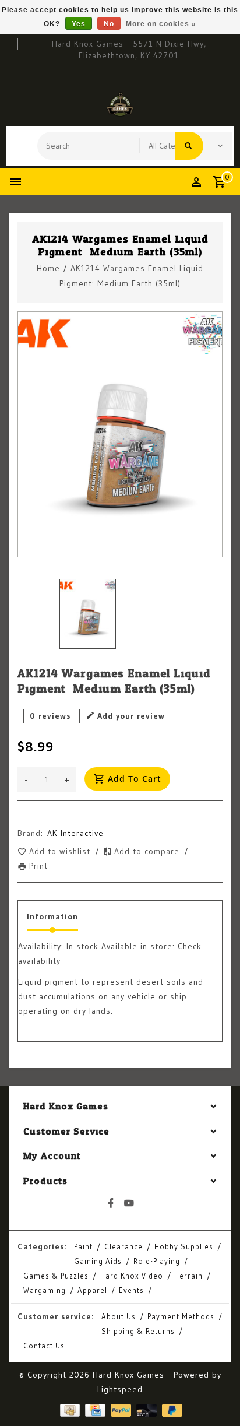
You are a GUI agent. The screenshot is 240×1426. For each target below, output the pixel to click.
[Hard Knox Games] (120, 104)
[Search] (189, 146)
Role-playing (156, 1261)
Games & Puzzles (56, 1275)
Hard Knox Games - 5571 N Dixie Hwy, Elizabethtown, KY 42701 (129, 49)
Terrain (189, 1275)
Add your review (131, 716)
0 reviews (50, 716)
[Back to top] (216, 1397)
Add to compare (148, 851)
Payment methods (180, 1316)
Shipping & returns (138, 1331)
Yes (79, 24)
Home (48, 268)
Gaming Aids (98, 1261)
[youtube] (129, 1203)
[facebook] (111, 1203)
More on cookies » (161, 24)
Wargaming (44, 1290)
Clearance (123, 1246)
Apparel (92, 1290)
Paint (83, 1246)
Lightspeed (120, 1389)
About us (118, 1316)
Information (52, 916)
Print (38, 865)
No (109, 24)
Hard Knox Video (131, 1275)
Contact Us (44, 1345)
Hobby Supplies (183, 1246)
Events (131, 1290)
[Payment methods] (69, 1410)
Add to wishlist (61, 851)
